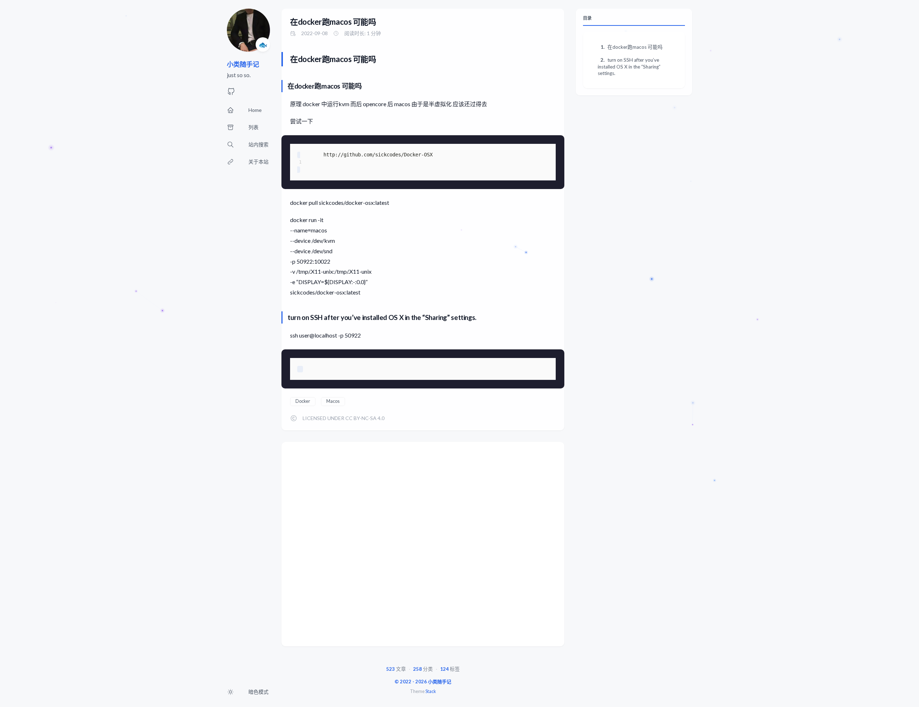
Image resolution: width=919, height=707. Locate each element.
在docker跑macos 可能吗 (333, 22)
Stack (430, 691)
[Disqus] (423, 546)
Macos (333, 401)
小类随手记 (243, 64)
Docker (302, 401)
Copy (550, 144)
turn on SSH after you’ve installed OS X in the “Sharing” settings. (629, 66)
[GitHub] (231, 93)
